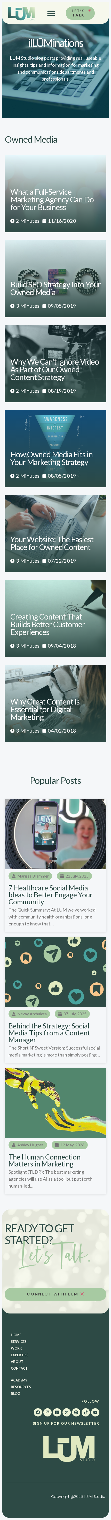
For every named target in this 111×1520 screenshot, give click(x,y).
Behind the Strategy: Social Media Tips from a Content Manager (49, 1032)
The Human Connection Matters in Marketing (45, 1160)
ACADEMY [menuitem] (19, 1380)
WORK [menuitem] (16, 1348)
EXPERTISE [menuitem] (19, 1355)
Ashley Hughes (30, 1144)
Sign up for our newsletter (66, 1423)
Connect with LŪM (53, 1294)
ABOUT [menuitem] (17, 1362)
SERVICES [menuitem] (19, 1341)
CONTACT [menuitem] (19, 1368)
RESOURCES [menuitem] (21, 1387)
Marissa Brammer (33, 875)
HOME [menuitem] (16, 1335)
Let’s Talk (78, 13)
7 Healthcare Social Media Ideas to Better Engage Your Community (51, 894)
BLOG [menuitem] (15, 1394)
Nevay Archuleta (32, 1013)
